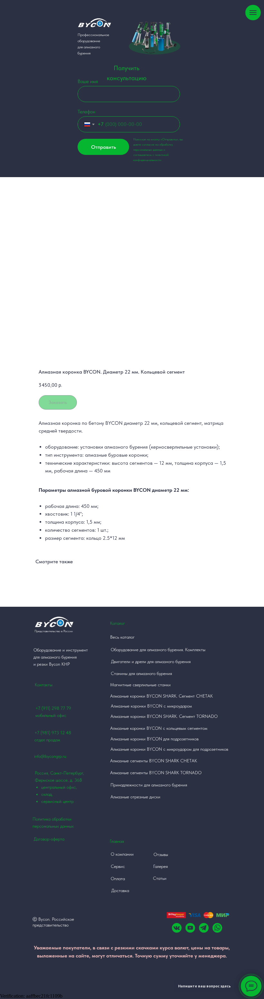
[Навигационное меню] (253, 12)
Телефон (86, 112)
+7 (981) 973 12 (49, 732)
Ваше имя (88, 81)
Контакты (43, 684)
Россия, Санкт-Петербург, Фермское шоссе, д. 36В (59, 787)
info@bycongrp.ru (50, 756)
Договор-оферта (49, 839)
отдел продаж (47, 739)
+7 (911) (43, 708)
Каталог (117, 623)
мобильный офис (50, 715)
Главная (117, 841)
